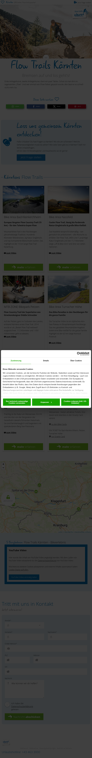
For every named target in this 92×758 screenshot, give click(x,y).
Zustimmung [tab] (16, 361)
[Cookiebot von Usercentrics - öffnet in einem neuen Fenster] (78, 354)
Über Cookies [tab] (76, 361)
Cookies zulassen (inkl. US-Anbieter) (75, 402)
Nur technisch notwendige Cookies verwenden (17, 402)
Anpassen (44, 402)
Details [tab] (46, 361)
